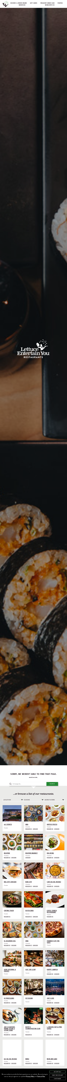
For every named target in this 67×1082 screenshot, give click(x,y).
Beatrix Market (31, 853)
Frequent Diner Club (47, 3)
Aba (26, 824)
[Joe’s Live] (55, 987)
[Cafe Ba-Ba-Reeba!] (55, 871)
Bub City (28, 882)
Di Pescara (29, 911)
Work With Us (49, 5)
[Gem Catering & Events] (12, 958)
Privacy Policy (30, 1076)
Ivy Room (29, 998)
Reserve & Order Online (18, 3)
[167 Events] (12, 813)
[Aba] (33, 813)
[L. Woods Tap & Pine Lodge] (55, 1016)
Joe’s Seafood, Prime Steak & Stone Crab (9, 1028)
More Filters (50, 800)
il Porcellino (9, 998)
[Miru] (33, 1048)
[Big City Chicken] (12, 871)
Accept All (57, 1072)
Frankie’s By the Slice (53, 941)
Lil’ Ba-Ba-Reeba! (10, 1059)
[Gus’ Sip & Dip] (33, 958)
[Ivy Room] (33, 987)
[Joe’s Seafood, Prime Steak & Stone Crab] (12, 1016)
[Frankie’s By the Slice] (55, 930)
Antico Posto (52, 824)
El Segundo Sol (10, 941)
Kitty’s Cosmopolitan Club (32, 1028)
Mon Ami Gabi (52, 1059)
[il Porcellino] (12, 987)
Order (35, 829)
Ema (26, 941)
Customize (57, 1079)
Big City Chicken (10, 882)
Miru (27, 1059)
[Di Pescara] (33, 899)
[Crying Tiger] (12, 899)
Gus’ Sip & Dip (30, 969)
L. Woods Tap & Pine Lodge (54, 1028)
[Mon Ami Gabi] (55, 1048)
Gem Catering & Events (10, 970)
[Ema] (33, 930)
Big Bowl (50, 853)
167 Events (8, 824)
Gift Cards (33, 3)
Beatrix (7, 853)
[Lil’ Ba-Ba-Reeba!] (12, 1048)
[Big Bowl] (55, 842)
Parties (60, 3)
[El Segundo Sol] (12, 930)
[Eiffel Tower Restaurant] (55, 899)
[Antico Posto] (55, 813)
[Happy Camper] (55, 958)
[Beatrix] (12, 842)
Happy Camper (52, 969)
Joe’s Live (50, 998)
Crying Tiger (9, 911)
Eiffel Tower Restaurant (52, 911)
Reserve (28, 829)
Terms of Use (41, 1076)
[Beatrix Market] (33, 842)
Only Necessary (57, 1075)
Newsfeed (22, 5)
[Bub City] (33, 871)
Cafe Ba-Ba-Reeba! (54, 882)
